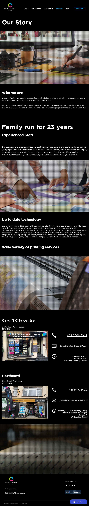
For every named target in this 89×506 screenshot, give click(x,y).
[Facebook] (66, 485)
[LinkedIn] (72, 485)
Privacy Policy (23, 503)
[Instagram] (69, 485)
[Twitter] (75, 485)
